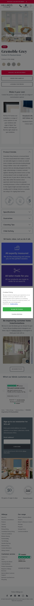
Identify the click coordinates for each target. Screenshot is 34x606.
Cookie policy (14, 304)
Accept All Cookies (17, 309)
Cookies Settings (17, 314)
